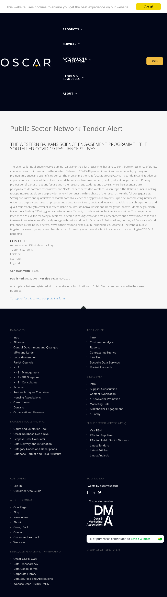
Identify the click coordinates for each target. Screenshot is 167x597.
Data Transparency (25, 563)
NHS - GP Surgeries (26, 377)
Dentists (18, 407)
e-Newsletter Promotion (105, 399)
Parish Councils (23, 362)
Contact (18, 532)
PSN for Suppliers (101, 435)
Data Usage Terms (25, 568)
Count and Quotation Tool (29, 428)
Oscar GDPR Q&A (25, 558)
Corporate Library (24, 573)
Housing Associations (27, 397)
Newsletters (21, 517)
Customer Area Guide (27, 490)
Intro (16, 337)
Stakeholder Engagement (106, 408)
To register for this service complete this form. (37, 298)
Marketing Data (100, 404)
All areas (19, 342)
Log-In (17, 485)
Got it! (148, 6)
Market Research (101, 367)
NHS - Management (26, 372)
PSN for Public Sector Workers (109, 440)
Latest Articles (99, 450)
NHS (16, 367)
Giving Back (21, 527)
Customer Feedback (26, 537)
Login (154, 61)
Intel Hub (95, 357)
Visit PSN (96, 430)
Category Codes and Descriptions (35, 449)
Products (71, 29)
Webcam (19, 542)
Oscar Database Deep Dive (31, 433)
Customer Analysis (102, 342)
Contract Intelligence (103, 352)
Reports (95, 347)
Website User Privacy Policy (31, 583)
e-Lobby (95, 414)
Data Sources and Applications (33, 578)
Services (69, 44)
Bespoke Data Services (105, 362)
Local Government (25, 357)
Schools (18, 387)
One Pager (20, 507)
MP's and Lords (23, 352)
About (68, 93)
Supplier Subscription (103, 389)
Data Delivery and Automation (32, 443)
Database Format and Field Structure (37, 453)
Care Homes (21, 402)
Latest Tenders (99, 445)
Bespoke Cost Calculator (29, 439)
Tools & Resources (71, 77)
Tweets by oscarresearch (102, 486)
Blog (16, 512)
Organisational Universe (28, 412)
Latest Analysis (99, 455)
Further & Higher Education (31, 392)
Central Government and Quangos (35, 347)
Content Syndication (103, 393)
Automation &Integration (75, 60)
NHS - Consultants (25, 382)
